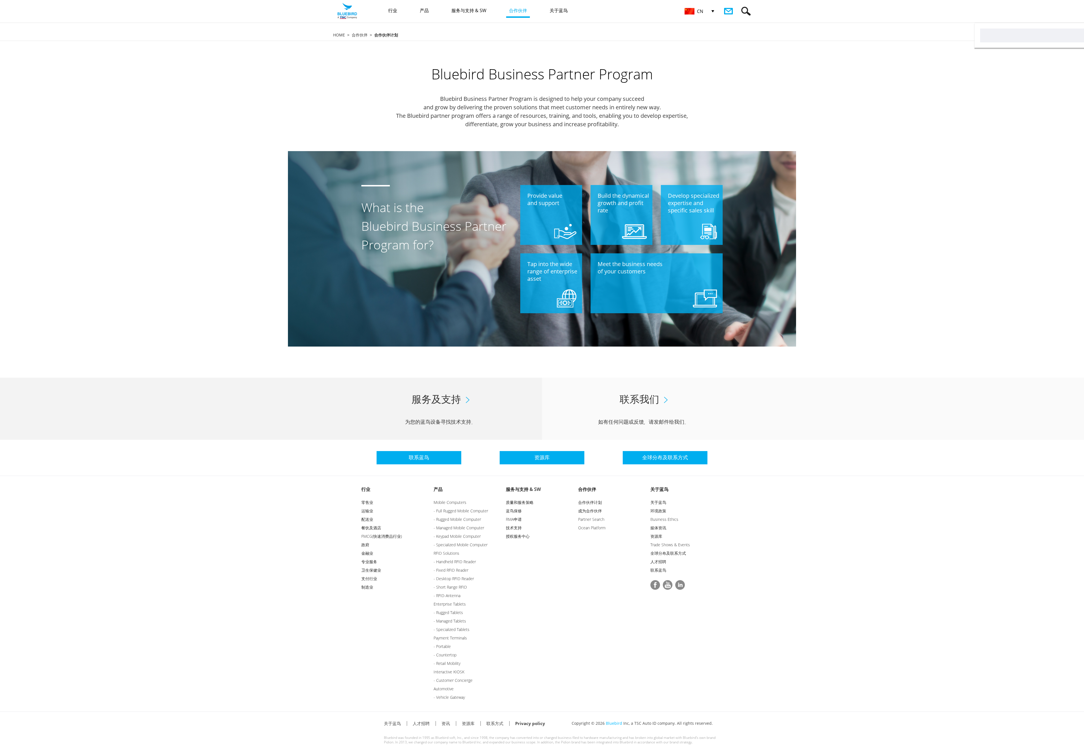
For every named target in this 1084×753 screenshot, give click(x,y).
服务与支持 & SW (523, 489)
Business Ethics (664, 519)
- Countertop (445, 655)
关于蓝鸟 (659, 489)
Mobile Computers (450, 502)
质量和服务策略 (520, 502)
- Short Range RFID (450, 587)
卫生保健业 (371, 570)
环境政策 (658, 510)
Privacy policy (530, 723)
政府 (365, 544)
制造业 (367, 587)
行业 (365, 489)
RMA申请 (514, 519)
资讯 (446, 723)
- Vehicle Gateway (449, 697)
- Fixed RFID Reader (451, 570)
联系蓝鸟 (658, 570)
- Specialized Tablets (451, 629)
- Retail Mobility (447, 663)
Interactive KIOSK (449, 671)
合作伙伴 (360, 35)
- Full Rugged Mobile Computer (461, 510)
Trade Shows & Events (670, 544)
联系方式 (494, 723)
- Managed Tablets (450, 621)
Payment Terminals (450, 638)
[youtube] (667, 585)
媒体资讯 (658, 527)
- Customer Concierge (453, 680)
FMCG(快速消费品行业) (381, 536)
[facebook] (655, 585)
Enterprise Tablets (450, 604)
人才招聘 (658, 561)
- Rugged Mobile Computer (457, 519)
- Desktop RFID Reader (454, 578)
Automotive (444, 688)
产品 (438, 489)
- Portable (442, 646)
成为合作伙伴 (590, 510)
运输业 (367, 510)
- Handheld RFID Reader (455, 561)
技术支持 (514, 527)
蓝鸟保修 (514, 510)
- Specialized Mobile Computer (461, 544)
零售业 (367, 502)
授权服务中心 (518, 536)
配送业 (367, 519)
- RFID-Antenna (447, 595)
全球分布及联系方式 (668, 553)
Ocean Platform (592, 527)
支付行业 (369, 578)
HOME (339, 35)
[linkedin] (680, 585)
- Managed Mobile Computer (459, 527)
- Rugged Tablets (448, 612)
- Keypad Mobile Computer (457, 536)
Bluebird (614, 723)
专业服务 (369, 561)
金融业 (367, 553)
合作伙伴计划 (590, 502)
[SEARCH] (746, 11)
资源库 (656, 536)
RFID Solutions (446, 553)
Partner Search (591, 519)
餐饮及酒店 (371, 527)
